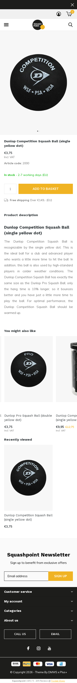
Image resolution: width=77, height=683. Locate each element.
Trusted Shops (58, 681)
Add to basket (46, 189)
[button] (6, 25)
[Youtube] (49, 648)
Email (55, 634)
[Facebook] (28, 648)
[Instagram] (38, 648)
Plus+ (63, 672)
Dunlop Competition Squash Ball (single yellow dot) (28, 517)
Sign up (60, 576)
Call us (20, 634)
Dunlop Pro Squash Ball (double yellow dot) (28, 418)
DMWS (52, 672)
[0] (69, 14)
